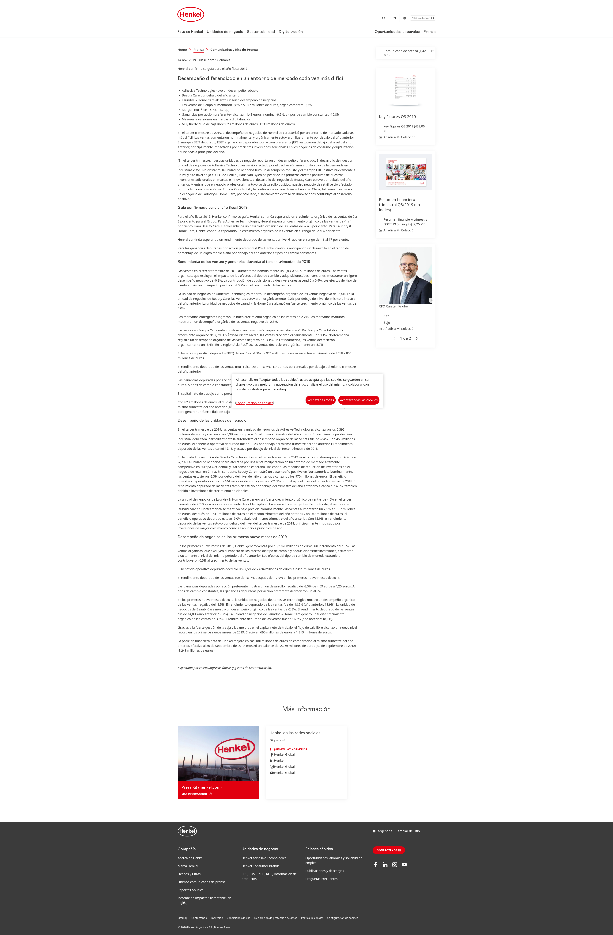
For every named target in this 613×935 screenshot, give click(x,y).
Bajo (386, 322)
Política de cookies (312, 918)
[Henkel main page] (190, 14)
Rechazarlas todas (320, 400)
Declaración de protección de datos (275, 918)
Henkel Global (284, 754)
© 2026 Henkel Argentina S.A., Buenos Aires (204, 927)
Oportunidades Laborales (397, 32)
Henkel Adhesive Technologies (264, 858)
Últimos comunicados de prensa (202, 882)
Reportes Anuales (191, 890)
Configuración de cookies (342, 918)
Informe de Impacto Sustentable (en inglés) (204, 900)
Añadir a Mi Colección (399, 137)
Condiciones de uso (238, 918)
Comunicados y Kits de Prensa (234, 49)
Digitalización (291, 32)
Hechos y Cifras (189, 874)
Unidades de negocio (225, 32)
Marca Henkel (188, 866)
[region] (307, 391)
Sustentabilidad (261, 32)
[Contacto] (383, 18)
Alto (386, 316)
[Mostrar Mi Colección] (394, 18)
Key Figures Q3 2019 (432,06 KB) (404, 128)
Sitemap (183, 918)
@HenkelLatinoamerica (290, 749)
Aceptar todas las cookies (359, 400)
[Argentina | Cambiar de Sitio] (405, 18)
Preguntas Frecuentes (321, 879)
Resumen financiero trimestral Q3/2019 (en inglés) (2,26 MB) (405, 221)
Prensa (430, 32)
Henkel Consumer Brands (261, 866)
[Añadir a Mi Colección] (432, 53)
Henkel (279, 760)
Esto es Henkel (190, 32)
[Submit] (432, 18)
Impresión (217, 918)
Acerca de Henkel (190, 858)
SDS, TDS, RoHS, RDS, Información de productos (269, 876)
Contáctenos (387, 850)
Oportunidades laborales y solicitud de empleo (333, 860)
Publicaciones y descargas (324, 871)
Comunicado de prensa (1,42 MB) (405, 53)
